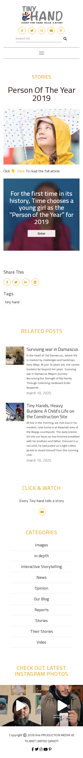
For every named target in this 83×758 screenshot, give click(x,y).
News (41, 577)
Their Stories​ (41, 631)
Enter (41, 233)
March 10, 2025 (39, 392)
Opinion (41, 588)
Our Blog (41, 599)
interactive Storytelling (41, 566)
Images (41, 545)
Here (21, 170)
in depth (41, 555)
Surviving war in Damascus (52, 349)
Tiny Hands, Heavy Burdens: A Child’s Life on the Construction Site (50, 411)
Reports (42, 609)
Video (41, 642)
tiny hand (12, 302)
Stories (41, 77)
